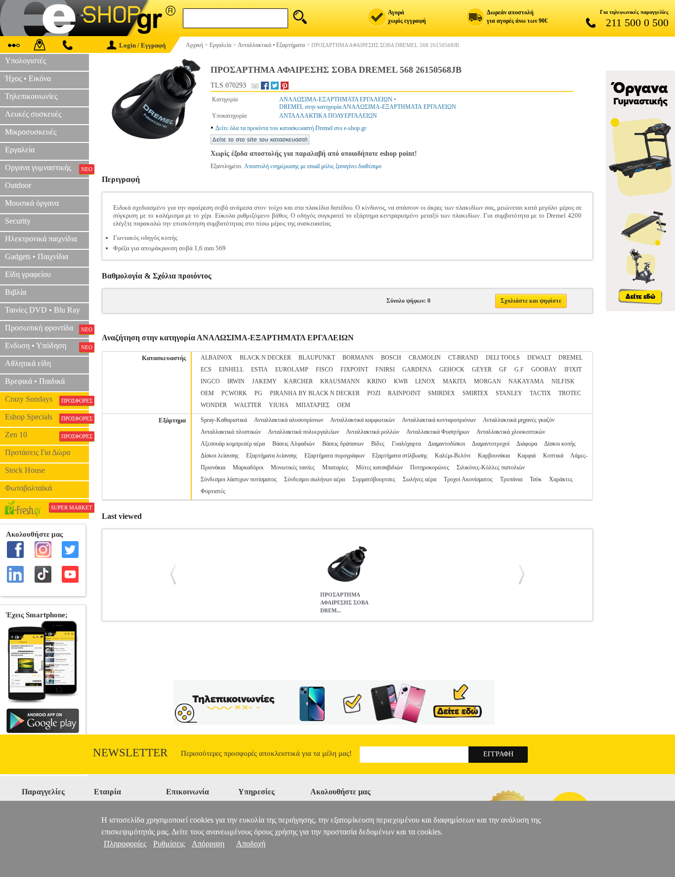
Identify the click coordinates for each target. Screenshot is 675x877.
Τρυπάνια (511, 479)
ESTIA (259, 369)
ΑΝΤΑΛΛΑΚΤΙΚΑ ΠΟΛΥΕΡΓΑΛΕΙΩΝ (328, 115)
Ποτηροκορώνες (429, 467)
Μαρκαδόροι (248, 467)
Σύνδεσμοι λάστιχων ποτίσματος (239, 479)
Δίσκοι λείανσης (220, 455)
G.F (519, 369)
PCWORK (234, 393)
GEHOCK (451, 369)
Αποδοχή (250, 843)
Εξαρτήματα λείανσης (271, 455)
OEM (207, 393)
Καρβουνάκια (494, 455)
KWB (401, 381)
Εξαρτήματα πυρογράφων (334, 455)
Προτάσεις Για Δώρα (37, 452)
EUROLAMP (291, 369)
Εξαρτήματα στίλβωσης (399, 455)
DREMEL (570, 357)
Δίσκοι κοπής (560, 443)
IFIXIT (573, 369)
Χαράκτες (561, 479)
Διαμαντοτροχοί (490, 443)
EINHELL (231, 369)
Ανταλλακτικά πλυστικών (231, 431)
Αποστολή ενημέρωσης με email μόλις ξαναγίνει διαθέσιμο (312, 166)
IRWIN (236, 381)
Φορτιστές (213, 491)
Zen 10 (47, 434)
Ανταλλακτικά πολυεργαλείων (303, 431)
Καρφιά (526, 455)
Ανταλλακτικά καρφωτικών (362, 419)
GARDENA (417, 369)
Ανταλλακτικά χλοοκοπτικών (510, 431)
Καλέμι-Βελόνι (452, 455)
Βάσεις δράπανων (343, 443)
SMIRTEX (475, 393)
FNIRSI (385, 369)
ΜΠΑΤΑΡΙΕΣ (313, 405)
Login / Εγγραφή (142, 45)
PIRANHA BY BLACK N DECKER (315, 393)
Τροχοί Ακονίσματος (468, 479)
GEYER (482, 369)
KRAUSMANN (340, 381)
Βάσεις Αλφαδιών (293, 443)
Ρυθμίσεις (169, 843)
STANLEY (509, 393)
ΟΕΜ (343, 405)
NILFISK (563, 381)
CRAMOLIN (425, 357)
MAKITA (454, 381)
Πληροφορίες (125, 843)
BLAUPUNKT (316, 357)
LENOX (425, 381)
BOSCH (391, 357)
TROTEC (569, 393)
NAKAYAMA (526, 381)
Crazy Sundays (47, 399)
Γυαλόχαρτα (406, 443)
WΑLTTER (247, 405)
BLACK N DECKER (265, 357)
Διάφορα (526, 443)
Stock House (25, 470)
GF (503, 369)
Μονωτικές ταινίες (293, 467)
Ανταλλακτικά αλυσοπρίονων (288, 419)
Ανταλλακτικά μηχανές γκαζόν (518, 419)
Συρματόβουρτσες (373, 479)
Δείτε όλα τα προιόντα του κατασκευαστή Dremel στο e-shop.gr (290, 128)
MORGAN (487, 381)
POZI (373, 393)
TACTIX (540, 393)
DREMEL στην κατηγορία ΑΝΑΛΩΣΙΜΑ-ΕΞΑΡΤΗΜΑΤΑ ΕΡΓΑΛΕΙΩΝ (367, 106)
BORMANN (358, 357)
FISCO (324, 369)
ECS (206, 369)
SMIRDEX (441, 393)
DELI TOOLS (503, 357)
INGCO (210, 381)
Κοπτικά (553, 455)
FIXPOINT (354, 369)
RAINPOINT (404, 393)
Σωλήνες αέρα (419, 479)
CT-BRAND (463, 357)
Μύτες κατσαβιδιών (379, 467)
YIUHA (279, 405)
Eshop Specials (47, 417)
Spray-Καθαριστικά (224, 419)
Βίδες (377, 443)
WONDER (214, 405)
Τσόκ (536, 479)
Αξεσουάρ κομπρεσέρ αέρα (233, 443)
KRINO (376, 381)
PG (258, 393)
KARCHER (298, 381)
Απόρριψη (208, 843)
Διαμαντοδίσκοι (446, 443)
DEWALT (539, 357)
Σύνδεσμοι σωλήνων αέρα (314, 479)
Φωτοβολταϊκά (28, 488)
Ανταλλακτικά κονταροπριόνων (439, 419)
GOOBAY (544, 369)
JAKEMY (264, 381)
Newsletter (130, 752)
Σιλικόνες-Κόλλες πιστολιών (491, 467)
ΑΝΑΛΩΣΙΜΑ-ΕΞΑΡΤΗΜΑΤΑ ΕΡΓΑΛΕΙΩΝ (335, 99)
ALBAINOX (216, 357)
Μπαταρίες (335, 467)
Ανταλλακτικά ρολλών (372, 431)
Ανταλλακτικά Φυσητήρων (437, 431)
